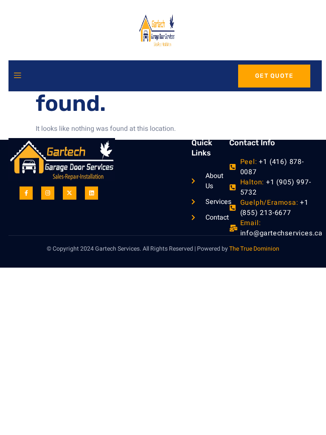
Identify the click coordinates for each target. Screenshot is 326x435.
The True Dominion (254, 248)
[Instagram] (47, 193)
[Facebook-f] (26, 193)
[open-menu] (17, 76)
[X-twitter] (69, 193)
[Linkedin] (91, 193)
